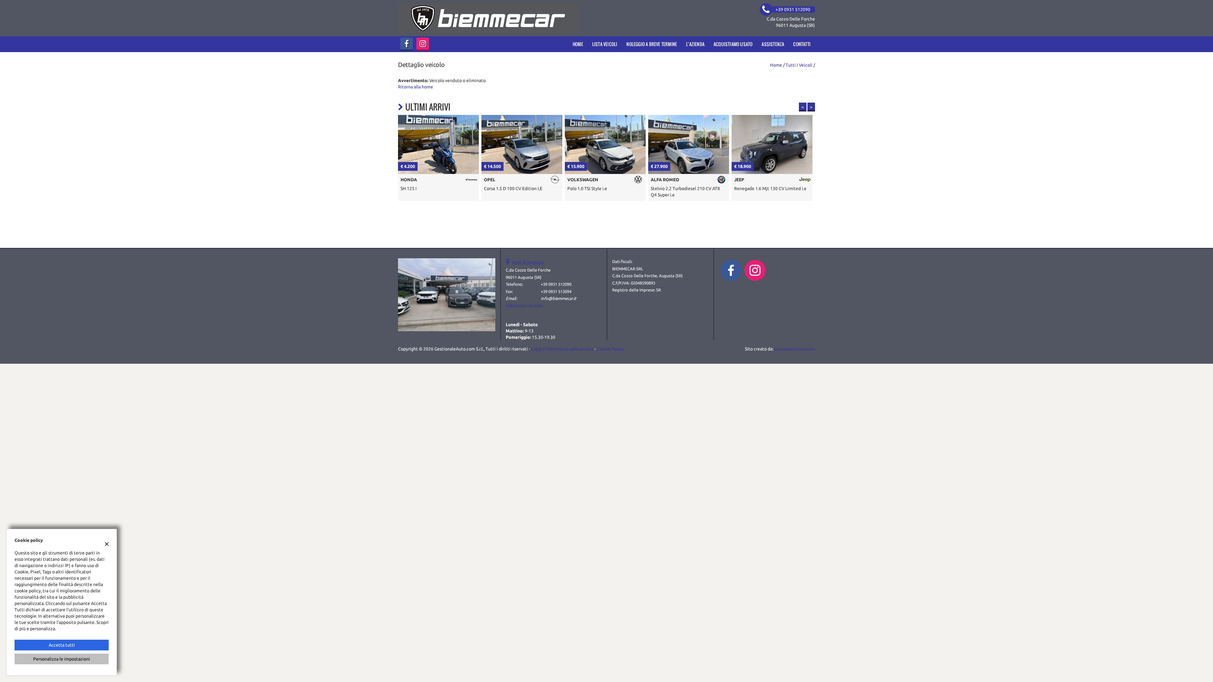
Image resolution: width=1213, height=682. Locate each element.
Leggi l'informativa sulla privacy (562, 348)
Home (578, 44)
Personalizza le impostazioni (61, 658)
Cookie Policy (610, 348)
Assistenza (773, 44)
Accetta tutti (62, 645)
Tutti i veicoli (799, 65)
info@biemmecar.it (558, 298)
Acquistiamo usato (733, 44)
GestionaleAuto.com (794, 348)
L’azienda (695, 44)
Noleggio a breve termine (651, 44)
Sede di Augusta (528, 262)
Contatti (802, 44)
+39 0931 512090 (556, 284)
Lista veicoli (605, 44)
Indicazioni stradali (524, 305)
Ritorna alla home (415, 86)
